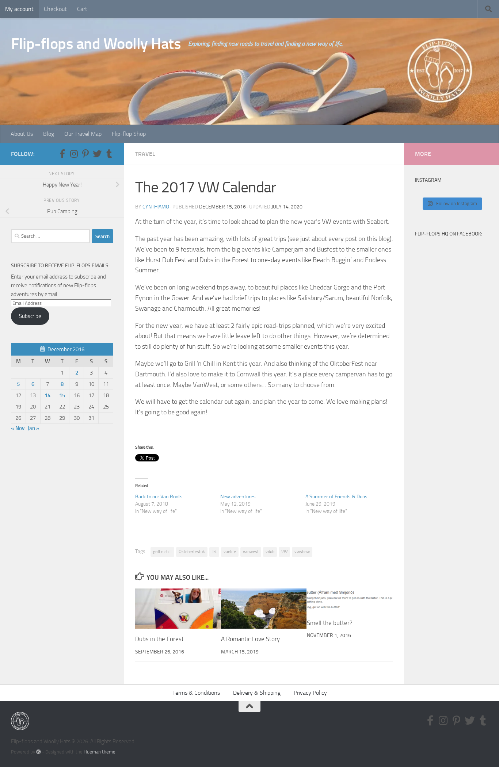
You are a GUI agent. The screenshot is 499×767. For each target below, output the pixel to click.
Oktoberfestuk (192, 551)
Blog (48, 133)
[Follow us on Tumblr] (108, 153)
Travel (145, 153)
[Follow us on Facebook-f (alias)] (62, 153)
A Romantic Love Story (250, 639)
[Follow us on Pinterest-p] (85, 153)
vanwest (251, 551)
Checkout (55, 8)
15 (62, 395)
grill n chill (162, 551)
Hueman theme (99, 752)
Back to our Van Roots (159, 497)
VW (284, 551)
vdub (270, 551)
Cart (82, 8)
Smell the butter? (330, 622)
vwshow (302, 551)
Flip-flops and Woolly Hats (96, 44)
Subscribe (30, 316)
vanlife (230, 551)
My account (19, 8)
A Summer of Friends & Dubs (336, 497)
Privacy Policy (310, 692)
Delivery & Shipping (257, 692)
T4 (214, 551)
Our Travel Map (83, 133)
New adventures (238, 497)
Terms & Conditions (196, 692)
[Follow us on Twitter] (97, 153)
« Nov (17, 428)
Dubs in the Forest (159, 639)
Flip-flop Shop (129, 133)
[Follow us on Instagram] (73, 153)
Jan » (33, 428)
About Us (22, 133)
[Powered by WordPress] (38, 751)
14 (47, 395)
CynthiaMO (155, 207)
